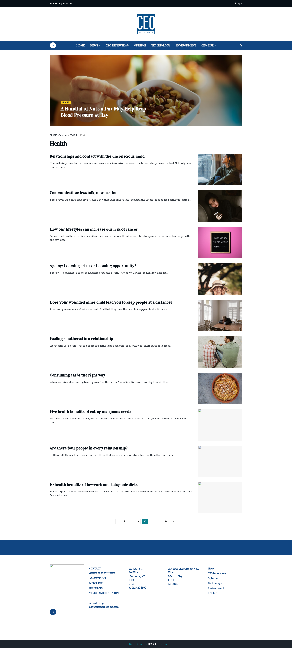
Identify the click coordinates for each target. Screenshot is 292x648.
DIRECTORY (96, 588)
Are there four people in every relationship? (89, 448)
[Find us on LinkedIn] (53, 45)
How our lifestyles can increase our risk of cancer (94, 229)
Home (80, 45)
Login (239, 3)
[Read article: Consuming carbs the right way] (220, 388)
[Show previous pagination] (117, 521)
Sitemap (163, 644)
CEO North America (135, 644)
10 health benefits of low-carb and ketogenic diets (94, 484)
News (94, 45)
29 (166, 521)
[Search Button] (241, 45)
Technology (160, 45)
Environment (186, 45)
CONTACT (95, 568)
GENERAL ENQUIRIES (102, 573)
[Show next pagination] (173, 521)
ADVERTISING (97, 578)
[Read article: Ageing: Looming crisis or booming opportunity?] (220, 279)
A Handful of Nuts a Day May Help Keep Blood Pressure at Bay (103, 112)
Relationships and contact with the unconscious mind (97, 156)
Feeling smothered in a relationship (81, 338)
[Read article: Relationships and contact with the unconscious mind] (220, 169)
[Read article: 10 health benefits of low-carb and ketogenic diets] (220, 497)
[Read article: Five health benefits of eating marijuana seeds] (220, 425)
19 (138, 521)
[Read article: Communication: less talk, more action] (220, 206)
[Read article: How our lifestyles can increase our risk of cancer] (220, 242)
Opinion (140, 45)
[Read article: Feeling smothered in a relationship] (220, 352)
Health (66, 102)
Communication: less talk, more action (84, 192)
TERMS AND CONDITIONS (104, 593)
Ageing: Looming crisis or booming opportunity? (93, 265)
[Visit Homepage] (146, 24)
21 (152, 521)
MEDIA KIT (96, 583)
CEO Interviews (117, 45)
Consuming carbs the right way (77, 375)
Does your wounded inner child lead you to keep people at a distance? (111, 302)
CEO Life (207, 45)
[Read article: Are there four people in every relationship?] (220, 461)
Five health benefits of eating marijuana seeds (90, 411)
